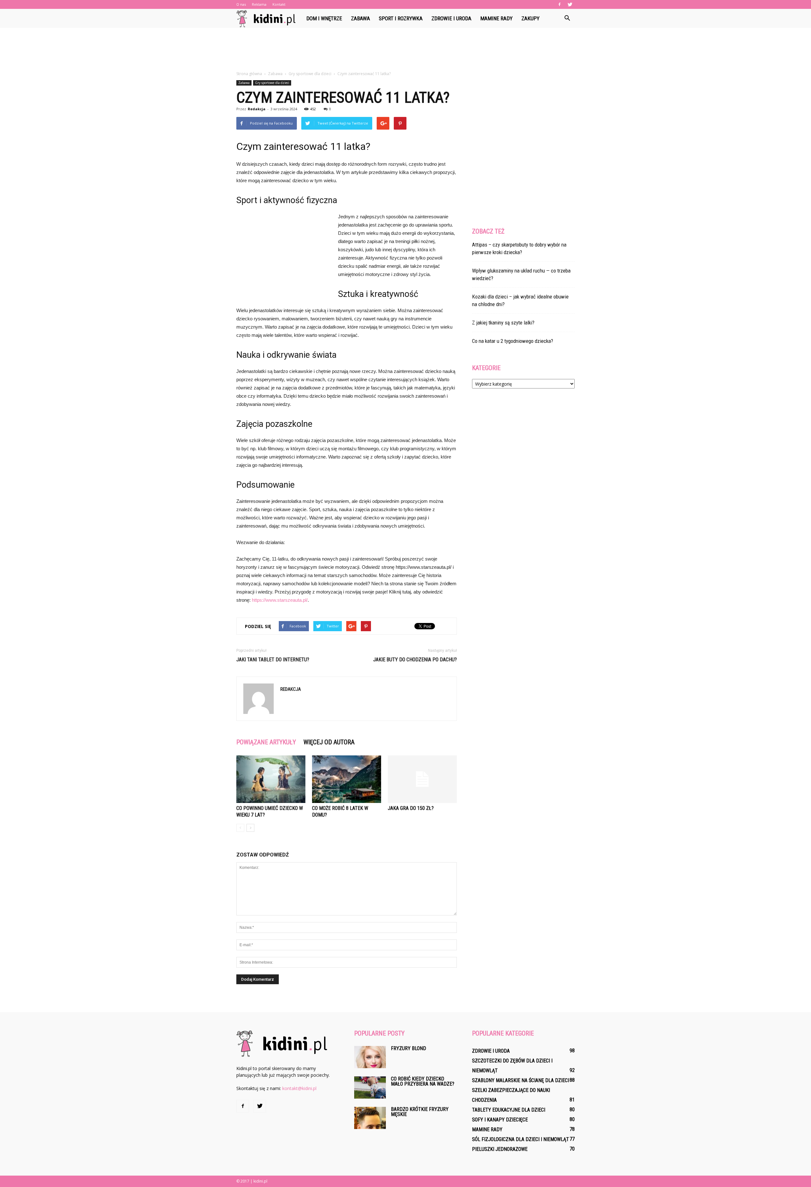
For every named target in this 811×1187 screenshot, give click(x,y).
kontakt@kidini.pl (299, 1088)
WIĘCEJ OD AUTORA (328, 742)
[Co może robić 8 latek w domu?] (346, 779)
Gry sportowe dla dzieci (272, 82)
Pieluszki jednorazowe (499, 1149)
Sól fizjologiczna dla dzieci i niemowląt (520, 1139)
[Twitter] (570, 4)
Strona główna (249, 73)
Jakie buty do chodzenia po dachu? (415, 660)
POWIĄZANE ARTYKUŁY (266, 742)
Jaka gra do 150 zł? (411, 808)
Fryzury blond (408, 1048)
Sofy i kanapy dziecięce (500, 1120)
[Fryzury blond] (370, 1057)
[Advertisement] (405, 49)
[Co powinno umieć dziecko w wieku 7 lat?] (270, 779)
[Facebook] (559, 4)
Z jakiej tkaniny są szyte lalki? (503, 322)
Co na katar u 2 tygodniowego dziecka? (512, 341)
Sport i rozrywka (401, 18)
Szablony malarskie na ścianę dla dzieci (520, 1080)
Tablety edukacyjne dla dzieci (508, 1110)
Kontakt (278, 4)
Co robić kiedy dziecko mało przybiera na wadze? (422, 1081)
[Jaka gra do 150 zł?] (422, 779)
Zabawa (360, 18)
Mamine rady (496, 18)
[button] (567, 18)
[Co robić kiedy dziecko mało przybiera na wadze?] (370, 1087)
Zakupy (530, 18)
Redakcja (256, 108)
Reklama (259, 4)
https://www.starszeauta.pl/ (280, 600)
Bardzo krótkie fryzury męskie (420, 1111)
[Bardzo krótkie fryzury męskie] (370, 1118)
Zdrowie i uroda (451, 18)
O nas (241, 4)
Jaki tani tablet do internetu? (272, 660)
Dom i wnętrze (324, 18)
